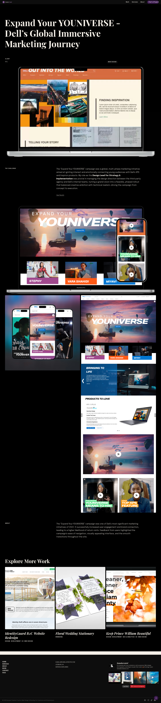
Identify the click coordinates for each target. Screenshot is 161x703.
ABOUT (4, 666)
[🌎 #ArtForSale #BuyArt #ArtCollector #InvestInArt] (127, 678)
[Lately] (114, 678)
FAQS (4, 672)
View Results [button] (60, 195)
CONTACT (5, 670)
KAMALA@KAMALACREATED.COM (65, 662)
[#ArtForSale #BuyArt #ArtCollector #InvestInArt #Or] (153, 678)
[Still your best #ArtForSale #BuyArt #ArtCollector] (140, 678)
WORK (4, 668)
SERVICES (5, 663)
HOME (4, 661)
